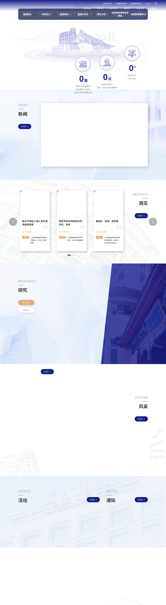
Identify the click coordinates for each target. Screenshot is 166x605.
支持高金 (153, 8)
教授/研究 (114, 8)
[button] (65, 162)
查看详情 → (88, 157)
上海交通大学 (107, 3)
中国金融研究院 (121, 3)
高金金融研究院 (136, 3)
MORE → (24, 126)
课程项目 (100, 8)
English (148, 3)
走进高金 (87, 8)
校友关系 (140, 8)
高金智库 (127, 8)
